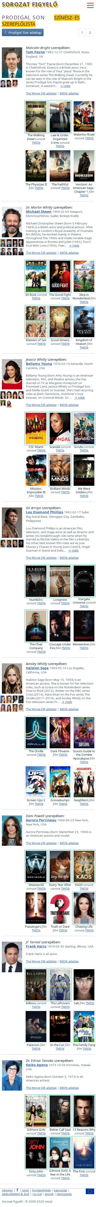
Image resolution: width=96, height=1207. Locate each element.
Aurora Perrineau (41, 820)
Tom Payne (35, 51)
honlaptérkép (41, 1190)
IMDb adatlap (69, 93)
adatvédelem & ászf (15, 1194)
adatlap (24, 32)
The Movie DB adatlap (41, 93)
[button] (90, 5)
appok (49, 1194)
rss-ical (37, 1194)
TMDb (36, 142)
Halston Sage (37, 667)
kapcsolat (60, 1190)
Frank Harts (36, 946)
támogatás (64, 1194)
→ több (65, 86)
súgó (25, 1190)
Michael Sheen (38, 211)
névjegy (7, 1190)
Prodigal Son (23, 17)
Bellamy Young (39, 363)
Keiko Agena (37, 1064)
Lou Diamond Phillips (44, 512)
